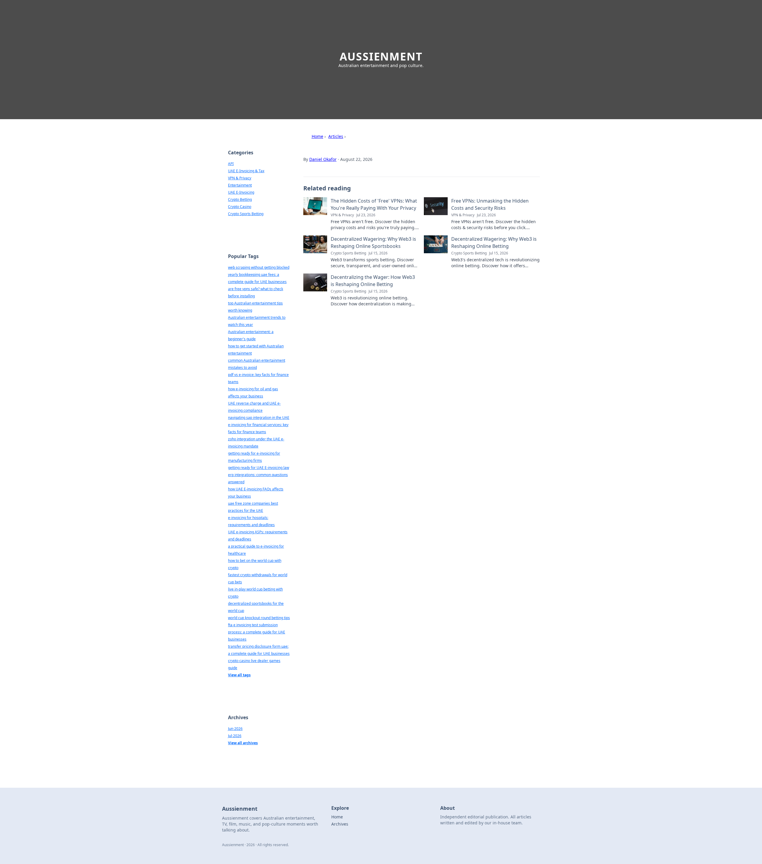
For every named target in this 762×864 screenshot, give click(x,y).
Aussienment (381, 56)
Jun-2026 (235, 728)
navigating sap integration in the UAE (258, 417)
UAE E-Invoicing (241, 192)
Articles (335, 136)
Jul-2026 (234, 735)
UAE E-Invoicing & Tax (246, 170)
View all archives (243, 742)
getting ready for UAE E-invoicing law (258, 467)
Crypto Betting (240, 199)
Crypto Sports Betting (245, 213)
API (231, 163)
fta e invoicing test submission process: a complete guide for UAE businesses (256, 632)
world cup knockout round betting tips (259, 617)
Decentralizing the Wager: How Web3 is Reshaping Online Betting (373, 281)
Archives (339, 824)
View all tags (239, 674)
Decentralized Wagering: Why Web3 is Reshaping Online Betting (494, 242)
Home (317, 136)
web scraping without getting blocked (258, 267)
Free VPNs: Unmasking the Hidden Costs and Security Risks (490, 204)
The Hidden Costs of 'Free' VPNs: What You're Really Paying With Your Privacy (374, 204)
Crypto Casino (239, 206)
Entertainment (240, 185)
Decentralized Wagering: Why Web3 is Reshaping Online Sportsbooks (373, 242)
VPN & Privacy (239, 178)
